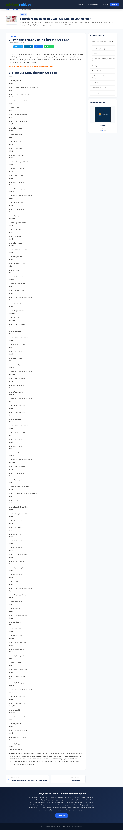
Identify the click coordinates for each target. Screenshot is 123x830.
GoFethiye (95, 54)
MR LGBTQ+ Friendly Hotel (100, 88)
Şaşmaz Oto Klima (97, 71)
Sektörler (105, 4)
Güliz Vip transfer (97, 66)
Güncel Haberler (93, 4)
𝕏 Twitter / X (18, 46)
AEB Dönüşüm (96, 83)
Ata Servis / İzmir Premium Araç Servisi (102, 77)
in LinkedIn (28, 46)
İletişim (114, 4)
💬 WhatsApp (49, 46)
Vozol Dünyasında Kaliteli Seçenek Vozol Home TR (102, 43)
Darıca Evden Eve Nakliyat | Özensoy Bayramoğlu (103, 60)
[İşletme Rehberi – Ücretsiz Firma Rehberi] (19, 4)
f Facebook (38, 46)
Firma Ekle (61, 815)
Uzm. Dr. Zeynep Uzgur (99, 49)
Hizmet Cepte (96, 93)
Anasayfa (81, 4)
